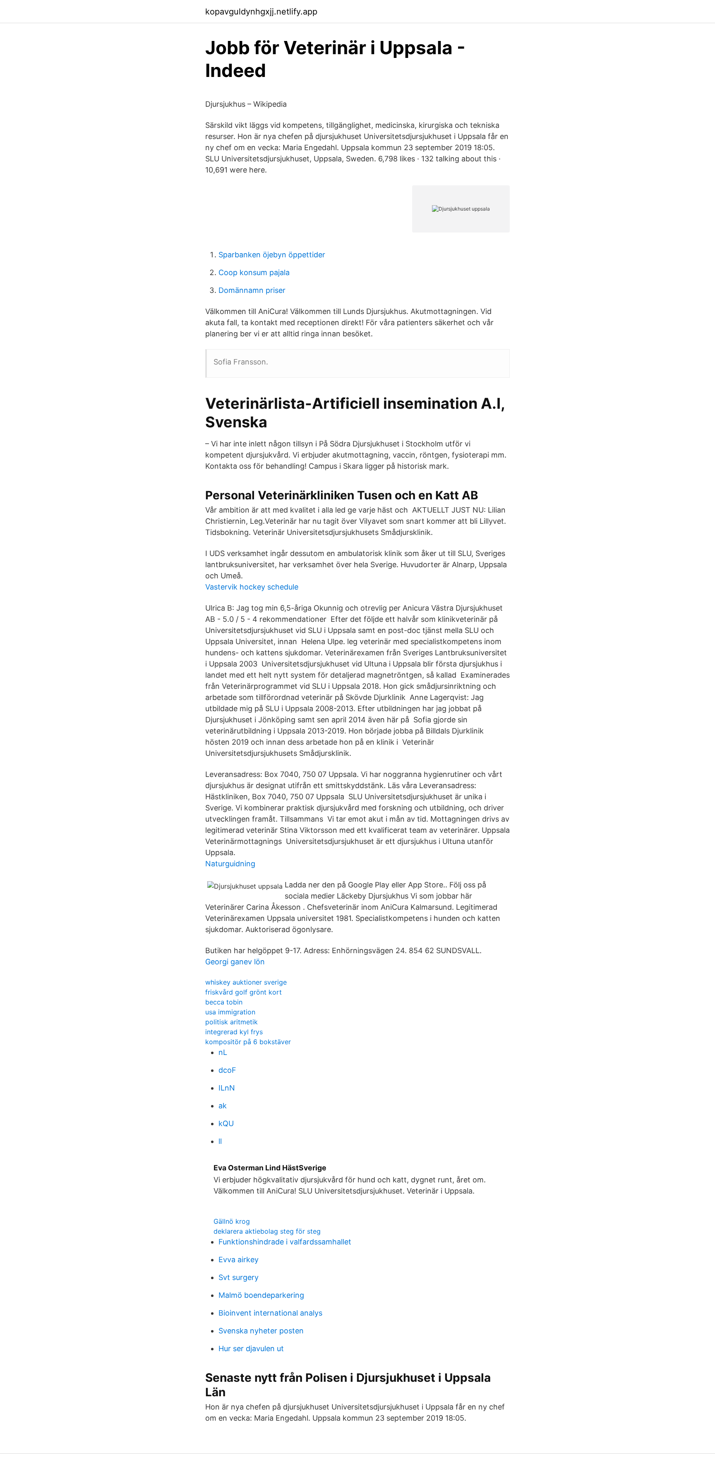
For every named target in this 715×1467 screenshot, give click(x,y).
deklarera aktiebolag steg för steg (267, 1231)
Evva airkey (238, 1259)
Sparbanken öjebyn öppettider (271, 254)
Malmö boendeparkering (261, 1295)
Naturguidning (230, 863)
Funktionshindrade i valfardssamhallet (284, 1241)
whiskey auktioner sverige (246, 982)
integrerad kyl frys (234, 1032)
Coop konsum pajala (254, 272)
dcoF (227, 1070)
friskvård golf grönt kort (243, 992)
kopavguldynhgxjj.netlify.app (261, 11)
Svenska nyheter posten (261, 1330)
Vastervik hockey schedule (251, 586)
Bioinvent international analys (270, 1313)
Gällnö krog (232, 1221)
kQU (226, 1123)
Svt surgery (238, 1277)
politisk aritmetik (231, 1022)
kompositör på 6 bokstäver (248, 1042)
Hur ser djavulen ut (251, 1348)
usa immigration (230, 1012)
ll (220, 1141)
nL (222, 1052)
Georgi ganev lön (235, 961)
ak (222, 1105)
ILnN (226, 1087)
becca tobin (223, 1002)
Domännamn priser (252, 290)
